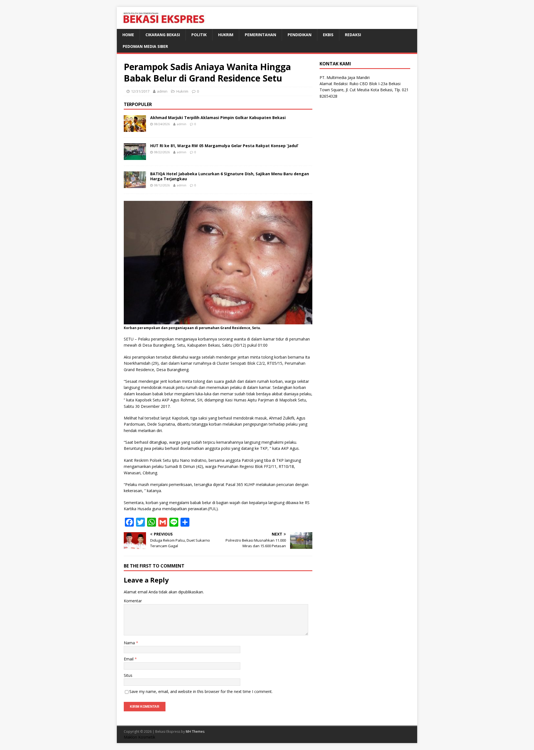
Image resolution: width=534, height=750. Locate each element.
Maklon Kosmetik (139, 737)
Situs (128, 675)
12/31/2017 (140, 91)
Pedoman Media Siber (145, 46)
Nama (130, 642)
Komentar (133, 600)
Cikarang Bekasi (162, 34)
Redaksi (353, 34)
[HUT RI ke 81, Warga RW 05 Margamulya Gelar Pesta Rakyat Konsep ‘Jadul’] (135, 156)
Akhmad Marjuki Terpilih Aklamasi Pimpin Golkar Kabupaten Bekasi (218, 117)
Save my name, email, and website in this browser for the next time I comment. (201, 691)
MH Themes (195, 731)
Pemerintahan (260, 34)
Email (129, 659)
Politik (199, 34)
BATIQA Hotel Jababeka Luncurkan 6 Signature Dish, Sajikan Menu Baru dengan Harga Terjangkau (229, 176)
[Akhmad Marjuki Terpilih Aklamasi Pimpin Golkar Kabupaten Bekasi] (135, 128)
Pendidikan (300, 34)
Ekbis (328, 34)
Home (128, 34)
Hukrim (225, 34)
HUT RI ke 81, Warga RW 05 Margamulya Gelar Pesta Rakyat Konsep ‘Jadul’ (224, 145)
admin (162, 91)
